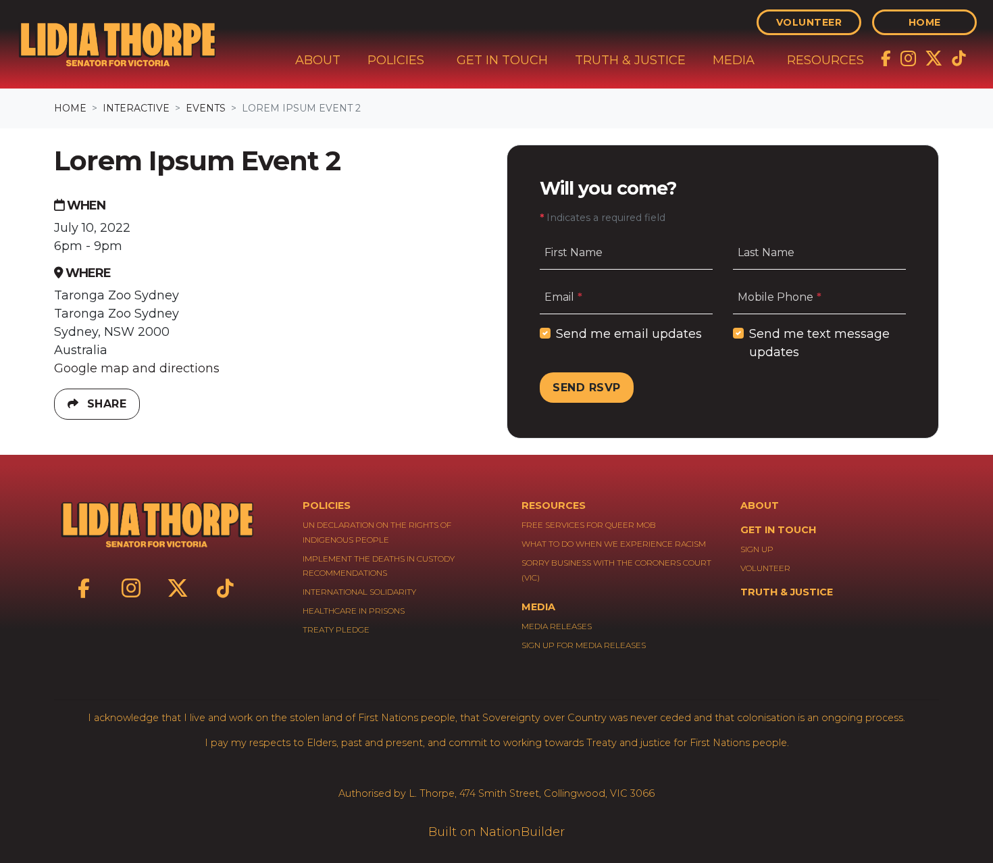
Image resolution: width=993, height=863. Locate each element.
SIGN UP (756, 549)
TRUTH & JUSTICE (786, 592)
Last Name (766, 252)
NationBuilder (522, 831)
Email (565, 296)
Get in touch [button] (502, 60)
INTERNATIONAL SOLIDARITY (359, 592)
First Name (573, 252)
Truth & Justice (630, 60)
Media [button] (734, 60)
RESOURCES (553, 505)
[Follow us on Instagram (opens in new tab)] (909, 57)
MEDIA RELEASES (556, 626)
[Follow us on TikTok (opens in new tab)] (959, 57)
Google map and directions (137, 368)
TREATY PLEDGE (336, 629)
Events (206, 108)
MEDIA (538, 607)
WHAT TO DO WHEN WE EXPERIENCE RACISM (613, 544)
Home (925, 22)
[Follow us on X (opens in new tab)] (935, 57)
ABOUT (759, 505)
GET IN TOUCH (778, 530)
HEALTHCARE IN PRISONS (354, 611)
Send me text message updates (819, 343)
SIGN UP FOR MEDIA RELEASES (583, 645)
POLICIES (327, 505)
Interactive (136, 108)
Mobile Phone (782, 296)
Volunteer (809, 22)
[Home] (117, 44)
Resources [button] (825, 60)
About (317, 60)
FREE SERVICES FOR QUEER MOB (588, 525)
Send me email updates (629, 333)
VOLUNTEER (765, 568)
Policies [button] (395, 60)
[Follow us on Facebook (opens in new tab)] (887, 57)
